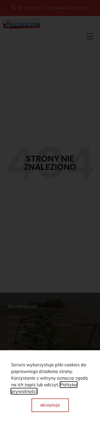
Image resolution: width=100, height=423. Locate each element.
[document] (50, 211)
